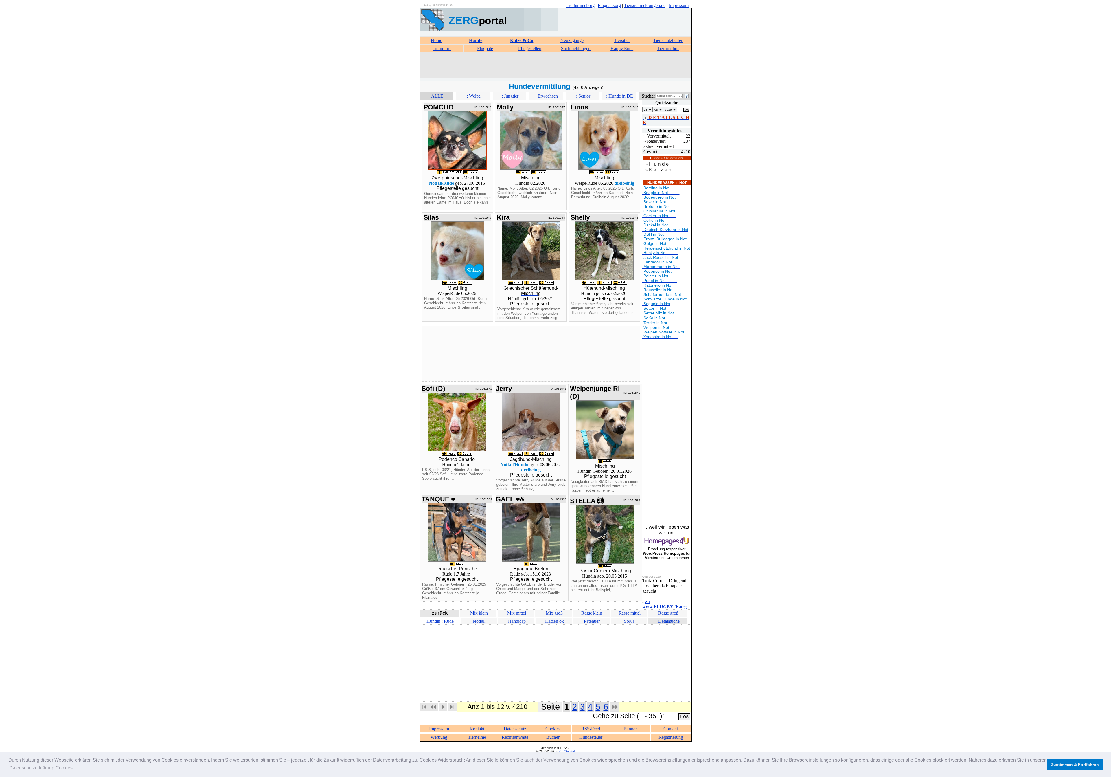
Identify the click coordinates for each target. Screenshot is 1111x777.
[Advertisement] (555, 65)
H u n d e (659, 164)
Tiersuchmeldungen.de (644, 5)
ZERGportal (567, 751)
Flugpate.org (609, 5)
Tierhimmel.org (580, 5)
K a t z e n (660, 170)
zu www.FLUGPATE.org (664, 604)
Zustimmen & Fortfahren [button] (1075, 764)
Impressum (679, 5)
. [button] (41, 767)
